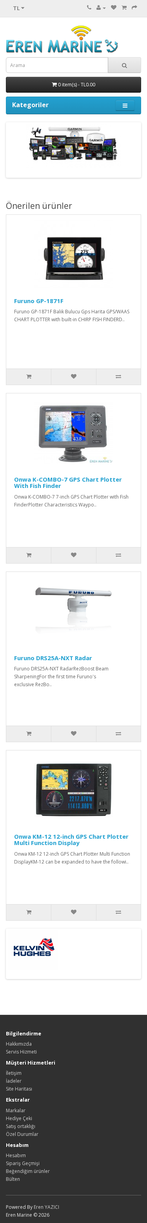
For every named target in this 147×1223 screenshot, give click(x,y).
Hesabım (16, 1155)
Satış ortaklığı (20, 1126)
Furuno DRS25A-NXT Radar (53, 658)
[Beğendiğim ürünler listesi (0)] (113, 7)
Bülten (13, 1179)
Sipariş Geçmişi (23, 1163)
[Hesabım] (101, 7)
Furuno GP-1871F (39, 301)
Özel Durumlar (22, 1134)
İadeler (14, 1081)
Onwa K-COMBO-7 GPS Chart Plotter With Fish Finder (68, 482)
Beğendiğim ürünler (28, 1171)
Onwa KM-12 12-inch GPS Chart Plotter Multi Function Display (71, 839)
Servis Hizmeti (21, 1051)
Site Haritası (19, 1088)
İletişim (14, 1073)
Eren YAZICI (46, 1207)
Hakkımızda (19, 1044)
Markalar (15, 1110)
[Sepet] (124, 7)
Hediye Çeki (19, 1118)
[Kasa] (134, 7)
